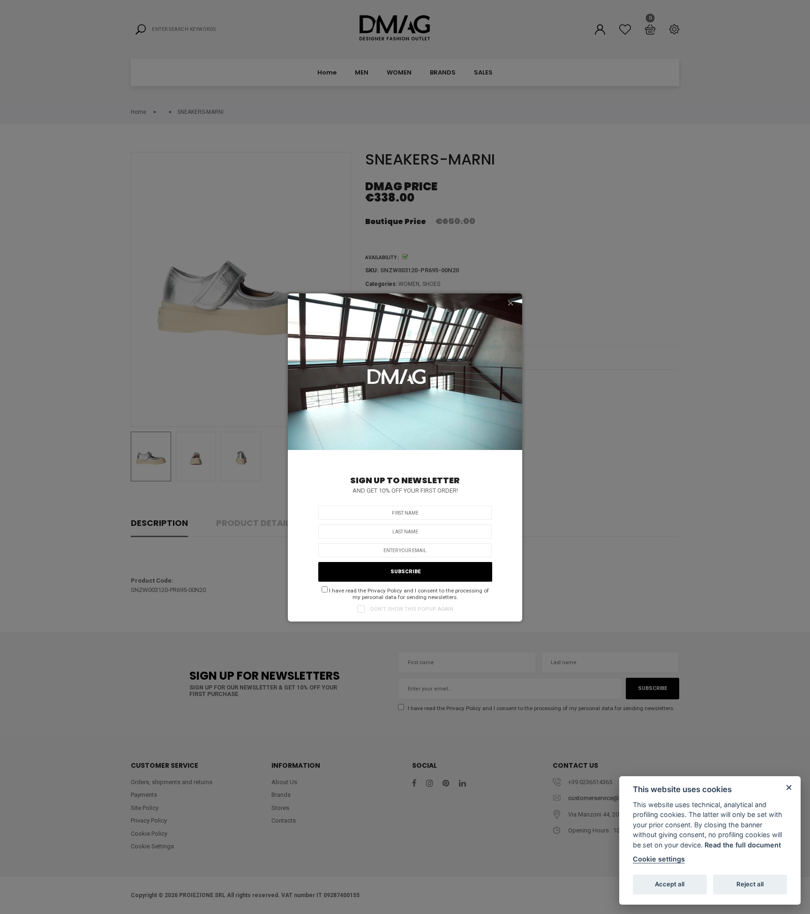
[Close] (510, 302)
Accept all (669, 884)
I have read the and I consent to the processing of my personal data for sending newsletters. (408, 593)
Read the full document (743, 845)
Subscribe (405, 572)
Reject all (750, 884)
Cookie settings (659, 859)
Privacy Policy (385, 590)
